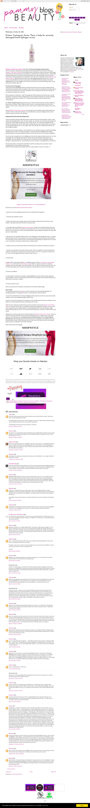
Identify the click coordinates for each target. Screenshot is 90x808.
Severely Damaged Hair (32, 402)
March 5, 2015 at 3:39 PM (14, 599)
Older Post (53, 771)
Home (31, 771)
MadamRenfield (12, 463)
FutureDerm (78, 85)
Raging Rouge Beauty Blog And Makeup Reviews (79, 99)
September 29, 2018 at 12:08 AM (16, 753)
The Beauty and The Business (16, 514)
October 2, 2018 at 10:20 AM (15, 766)
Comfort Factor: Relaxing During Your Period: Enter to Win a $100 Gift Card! (66, 116)
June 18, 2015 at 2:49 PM (14, 660)
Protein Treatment (14, 402)
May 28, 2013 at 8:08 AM (14, 551)
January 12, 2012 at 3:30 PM (15, 470)
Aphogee (23, 291)
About (6, 27)
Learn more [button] (45, 805)
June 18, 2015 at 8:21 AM (14, 646)
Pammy (10, 758)
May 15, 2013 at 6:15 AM (14, 534)
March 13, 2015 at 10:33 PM (15, 623)
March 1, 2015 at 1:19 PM (14, 573)
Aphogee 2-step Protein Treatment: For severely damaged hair (31, 204)
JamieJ (10, 414)
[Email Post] (12, 399)
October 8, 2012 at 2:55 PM (15, 500)
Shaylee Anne (12, 441)
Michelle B (11, 539)
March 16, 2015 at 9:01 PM (15, 634)
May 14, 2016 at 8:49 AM (14, 729)
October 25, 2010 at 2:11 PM (15, 426)
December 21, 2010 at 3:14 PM (16, 459)
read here (72, 71)
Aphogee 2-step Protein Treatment (20, 401)
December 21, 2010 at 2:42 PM (16, 449)
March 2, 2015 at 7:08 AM (14, 583)
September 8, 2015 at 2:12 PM (15, 678)
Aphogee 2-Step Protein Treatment (14, 69)
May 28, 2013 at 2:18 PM (14, 560)
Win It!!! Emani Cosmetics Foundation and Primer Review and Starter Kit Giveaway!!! (66, 81)
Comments (73, 9)
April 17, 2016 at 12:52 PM (15, 701)
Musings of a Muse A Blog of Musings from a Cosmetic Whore (79, 104)
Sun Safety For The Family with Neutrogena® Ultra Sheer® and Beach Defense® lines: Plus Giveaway (66, 97)
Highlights (37, 401)
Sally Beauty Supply (25, 263)
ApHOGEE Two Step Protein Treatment (17, 110)
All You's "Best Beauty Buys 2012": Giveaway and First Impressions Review (66, 110)
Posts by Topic (13, 27)
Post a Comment (11, 768)
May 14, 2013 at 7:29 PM (14, 520)
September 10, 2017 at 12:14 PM (16, 744)
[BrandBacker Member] (40, 798)
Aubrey (10, 706)
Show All (83, 114)
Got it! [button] (82, 805)
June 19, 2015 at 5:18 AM (14, 668)
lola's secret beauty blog (78, 83)
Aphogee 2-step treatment (27, 227)
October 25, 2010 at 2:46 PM (15, 437)
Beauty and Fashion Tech (78, 112)
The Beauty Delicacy (78, 109)
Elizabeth (11, 488)
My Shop (21, 27)
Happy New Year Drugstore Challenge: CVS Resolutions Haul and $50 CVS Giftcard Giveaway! (66, 89)
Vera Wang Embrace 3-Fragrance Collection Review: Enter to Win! (66, 104)
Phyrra (76, 80)
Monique (11, 733)
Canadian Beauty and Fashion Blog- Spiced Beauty (79, 92)
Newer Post (8, 771)
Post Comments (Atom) (17, 774)
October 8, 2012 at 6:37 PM (15, 510)
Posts (72, 7)
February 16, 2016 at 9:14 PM (15, 690)
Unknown (11, 430)
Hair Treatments (31, 401)
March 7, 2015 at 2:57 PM (14, 609)
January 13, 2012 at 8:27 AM (15, 483)
